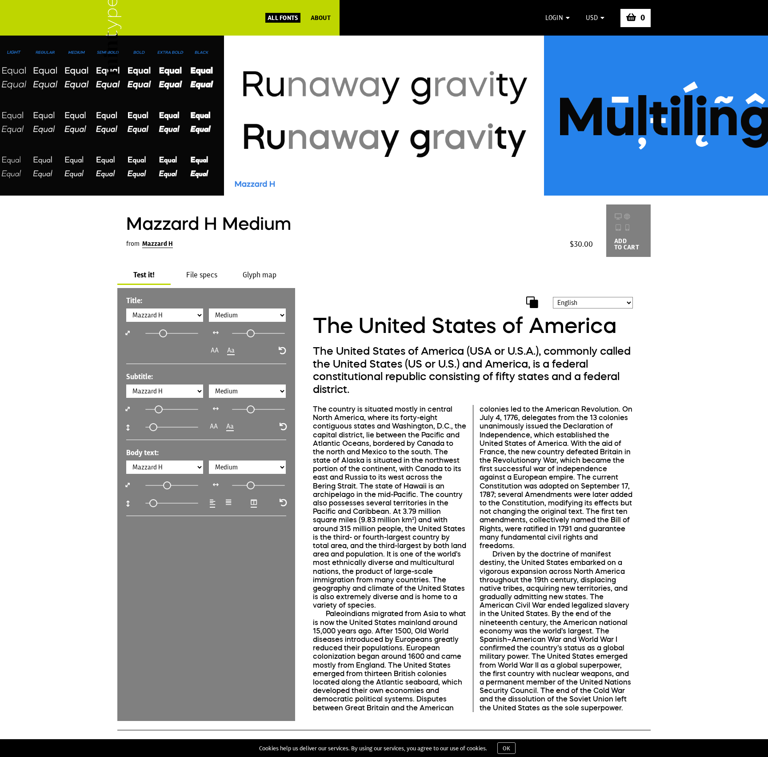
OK (506, 748)
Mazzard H (157, 244)
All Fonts (283, 18)
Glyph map (259, 274)
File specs (201, 274)
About (321, 18)
